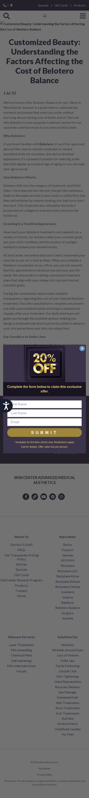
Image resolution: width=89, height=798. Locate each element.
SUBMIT (44, 432)
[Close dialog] (82, 348)
